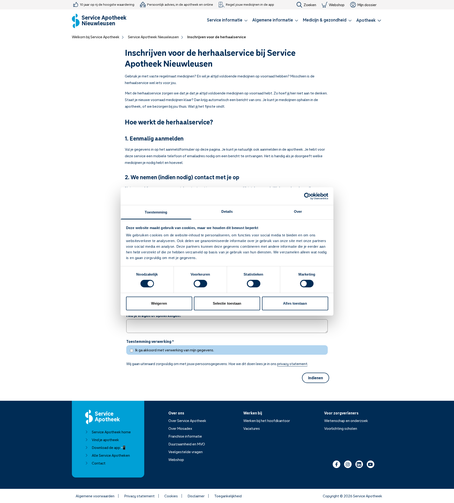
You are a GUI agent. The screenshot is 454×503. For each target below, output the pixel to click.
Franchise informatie (185, 436)
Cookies (171, 496)
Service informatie (224, 20)
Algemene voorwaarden (95, 496)
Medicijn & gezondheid (324, 20)
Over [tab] (298, 211)
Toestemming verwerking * (150, 341)
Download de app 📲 (109, 447)
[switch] (200, 283)
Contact (98, 463)
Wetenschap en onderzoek (346, 420)
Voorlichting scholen (340, 428)
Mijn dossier (366, 4)
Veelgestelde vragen (185, 451)
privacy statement (292, 363)
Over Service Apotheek (187, 420)
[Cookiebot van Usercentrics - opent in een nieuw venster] (307, 196)
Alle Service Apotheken (111, 455)
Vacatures (251, 428)
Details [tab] (227, 211)
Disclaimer (196, 496)
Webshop (337, 4)
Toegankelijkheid (228, 496)
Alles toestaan (295, 303)
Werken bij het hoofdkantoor (266, 420)
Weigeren (159, 303)
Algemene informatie (272, 20)
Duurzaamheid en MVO (186, 444)
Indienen (315, 377)
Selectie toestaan (227, 303)
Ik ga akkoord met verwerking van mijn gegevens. (174, 350)
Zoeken (310, 4)
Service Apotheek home (111, 432)
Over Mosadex (180, 428)
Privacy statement (139, 496)
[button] (227, 21)
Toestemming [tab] (156, 212)
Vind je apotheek (105, 439)
